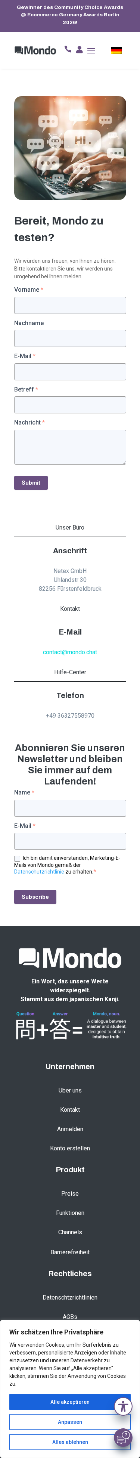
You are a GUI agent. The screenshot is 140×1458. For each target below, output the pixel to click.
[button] (123, 1408)
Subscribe (35, 897)
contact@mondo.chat (70, 652)
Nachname (29, 323)
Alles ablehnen (70, 1442)
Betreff (26, 389)
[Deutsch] (116, 50)
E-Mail (24, 356)
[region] (70, 1389)
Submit (31, 482)
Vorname (28, 289)
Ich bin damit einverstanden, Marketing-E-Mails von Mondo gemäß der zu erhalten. (67, 864)
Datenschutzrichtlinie (39, 872)
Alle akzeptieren (70, 1402)
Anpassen (70, 1422)
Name (24, 792)
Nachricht (29, 422)
